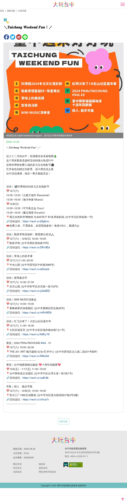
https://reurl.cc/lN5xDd (36, 356)
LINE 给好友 (25, 37)
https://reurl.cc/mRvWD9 (37, 312)
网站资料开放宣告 (47, 471)
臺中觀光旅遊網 (63, 4)
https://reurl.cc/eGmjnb (36, 269)
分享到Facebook (6, 37)
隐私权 (42, 463)
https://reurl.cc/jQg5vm (36, 221)
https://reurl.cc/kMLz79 (36, 334)
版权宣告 (43, 467)
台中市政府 (63, 440)
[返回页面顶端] (122, 499)
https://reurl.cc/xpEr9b (35, 377)
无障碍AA (76, 464)
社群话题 (22, 10)
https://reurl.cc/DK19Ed (36, 247)
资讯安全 (17, 467)
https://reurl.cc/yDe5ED (36, 291)
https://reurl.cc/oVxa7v (36, 399)
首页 (2, 10)
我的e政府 (66, 464)
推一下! (12, 37)
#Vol (43, 343)
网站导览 (17, 463)
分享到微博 (19, 37)
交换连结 (17, 471)
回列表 (63, 421)
